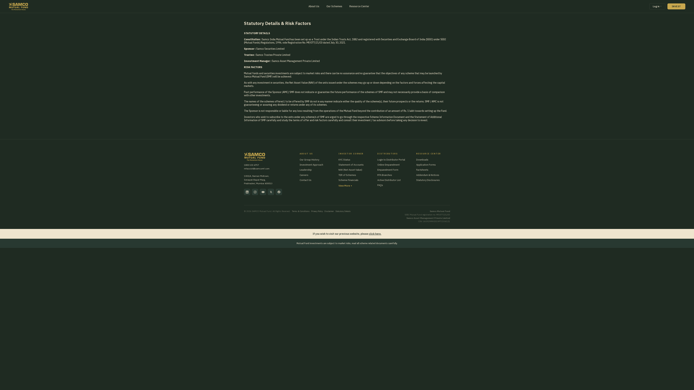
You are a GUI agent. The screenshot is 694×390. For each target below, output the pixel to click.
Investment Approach (311, 164)
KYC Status (344, 159)
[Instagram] (255, 192)
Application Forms (426, 164)
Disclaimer (329, 211)
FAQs (380, 185)
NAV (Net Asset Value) (350, 169)
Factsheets (422, 169)
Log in (656, 6)
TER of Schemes (347, 175)
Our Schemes (334, 6)
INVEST (676, 6)
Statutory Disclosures (428, 180)
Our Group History (309, 159)
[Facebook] (279, 192)
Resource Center (359, 6)
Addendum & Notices (427, 175)
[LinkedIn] (247, 192)
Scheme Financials (348, 180)
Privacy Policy (317, 211)
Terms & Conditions (301, 211)
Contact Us (305, 180)
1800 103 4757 (251, 165)
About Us (314, 6)
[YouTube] (263, 192)
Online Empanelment (388, 164)
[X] (271, 192)
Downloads (422, 159)
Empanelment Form (387, 169)
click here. (375, 233)
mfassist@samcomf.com (256, 168)
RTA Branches (384, 175)
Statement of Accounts (351, 164)
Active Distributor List (389, 180)
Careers (304, 175)
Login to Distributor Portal (391, 159)
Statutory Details (343, 211)
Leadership (306, 169)
